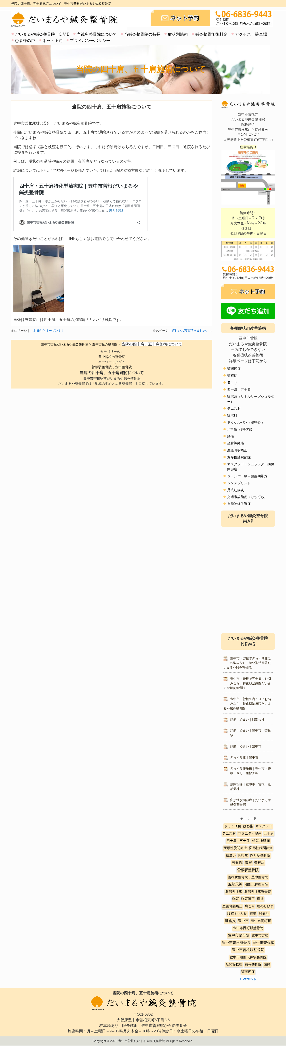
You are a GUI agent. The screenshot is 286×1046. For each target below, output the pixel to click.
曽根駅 (259, 863)
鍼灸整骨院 (253, 964)
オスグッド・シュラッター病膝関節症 (250, 466)
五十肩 (269, 833)
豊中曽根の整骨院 (111, 357)
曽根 (248, 863)
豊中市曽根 (260, 935)
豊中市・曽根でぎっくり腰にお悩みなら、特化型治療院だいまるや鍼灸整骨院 (247, 663)
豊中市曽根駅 (263, 943)
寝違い (231, 855)
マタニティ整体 (249, 833)
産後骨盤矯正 (237, 450)
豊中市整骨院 (238, 935)
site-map (248, 978)
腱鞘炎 (230, 921)
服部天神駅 (233, 892)
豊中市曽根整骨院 (236, 943)
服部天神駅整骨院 (257, 892)
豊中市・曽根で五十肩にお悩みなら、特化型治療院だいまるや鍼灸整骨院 (247, 683)
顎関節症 (234, 369)
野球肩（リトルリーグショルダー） (250, 399)
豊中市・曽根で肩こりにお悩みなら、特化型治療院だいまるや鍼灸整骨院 (247, 703)
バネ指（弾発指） (240, 429)
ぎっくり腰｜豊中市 (244, 757)
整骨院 (237, 863)
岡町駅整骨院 (260, 855)
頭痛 (267, 964)
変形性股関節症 (235, 848)
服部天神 (235, 884)
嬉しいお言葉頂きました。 (190, 331)
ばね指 (248, 826)
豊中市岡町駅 (261, 921)
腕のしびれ (265, 906)
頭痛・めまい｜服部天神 (247, 719)
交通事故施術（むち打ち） (247, 497)
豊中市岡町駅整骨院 (248, 928)
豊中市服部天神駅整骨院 (248, 957)
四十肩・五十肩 (239, 390)
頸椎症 (232, 376)
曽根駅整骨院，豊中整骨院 (112, 367)
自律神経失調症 (239, 504)
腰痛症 (264, 914)
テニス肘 (234, 409)
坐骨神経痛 (235, 443)
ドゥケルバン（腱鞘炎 (244, 422)
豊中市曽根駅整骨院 (248, 950)
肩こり (232, 383)
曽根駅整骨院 (248, 870)
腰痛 (230, 436)
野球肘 (232, 416)
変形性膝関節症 (239, 457)
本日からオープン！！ (48, 331)
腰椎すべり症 (237, 914)
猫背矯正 (248, 899)
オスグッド (263, 826)
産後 (260, 899)
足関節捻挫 (234, 964)
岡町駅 (243, 855)
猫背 (235, 899)
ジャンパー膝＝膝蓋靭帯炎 (247, 476)
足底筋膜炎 (235, 490)
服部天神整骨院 (256, 884)
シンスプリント (239, 483)
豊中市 (243, 921)
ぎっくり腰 (232, 826)
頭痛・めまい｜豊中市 (245, 746)
